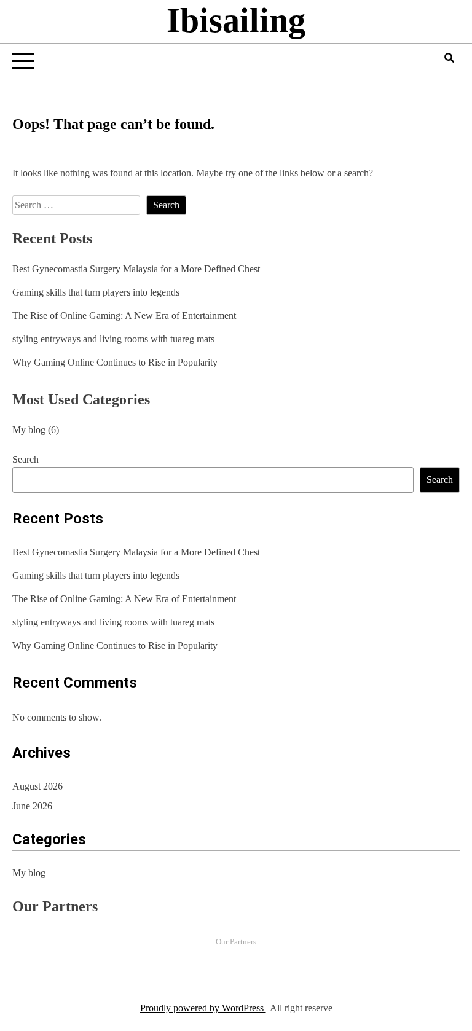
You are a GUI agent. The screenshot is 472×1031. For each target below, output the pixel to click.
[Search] (449, 58)
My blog (28, 430)
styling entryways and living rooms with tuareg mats (113, 339)
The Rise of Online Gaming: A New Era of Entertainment (124, 315)
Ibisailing (236, 20)
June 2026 (32, 806)
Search (25, 459)
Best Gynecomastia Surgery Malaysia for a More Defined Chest (136, 269)
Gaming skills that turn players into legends (95, 292)
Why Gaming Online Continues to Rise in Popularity (115, 362)
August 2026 (37, 786)
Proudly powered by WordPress (203, 1008)
